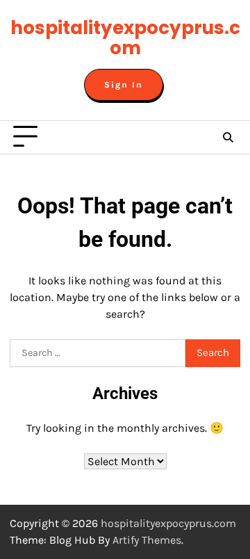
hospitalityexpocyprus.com (125, 38)
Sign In (123, 85)
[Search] (227, 136)
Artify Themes (146, 539)
